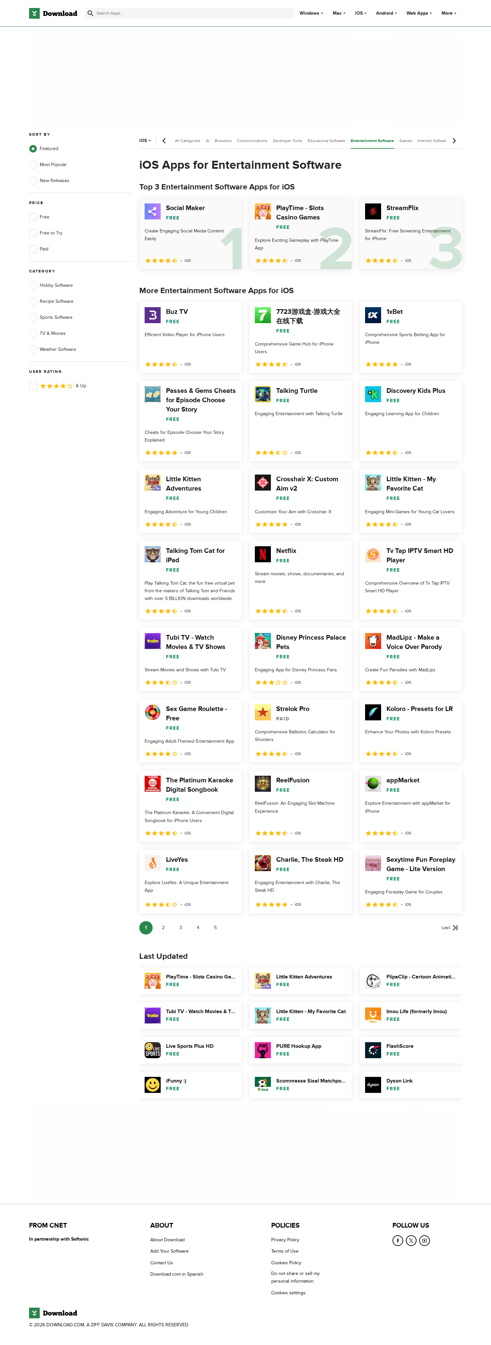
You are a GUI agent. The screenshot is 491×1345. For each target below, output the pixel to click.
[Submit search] (90, 13)
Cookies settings (288, 1293)
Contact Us (161, 1263)
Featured (49, 148)
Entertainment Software (372, 140)
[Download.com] (53, 13)
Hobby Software (56, 285)
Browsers (223, 140)
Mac (337, 13)
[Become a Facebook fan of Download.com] (397, 1240)
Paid (44, 249)
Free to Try (51, 233)
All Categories (187, 140)
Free (44, 217)
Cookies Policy (286, 1263)
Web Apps (417, 13)
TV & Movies (53, 333)
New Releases (54, 180)
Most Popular (53, 164)
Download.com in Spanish (176, 1274)
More (447, 13)
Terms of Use (285, 1251)
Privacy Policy (285, 1240)
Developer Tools (287, 140)
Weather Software (58, 349)
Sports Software (56, 317)
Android (384, 13)
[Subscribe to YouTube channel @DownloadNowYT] (424, 1240)
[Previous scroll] (164, 141)
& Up (81, 386)
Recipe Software (56, 301)
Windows (309, 13)
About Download (167, 1240)
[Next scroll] (454, 141)
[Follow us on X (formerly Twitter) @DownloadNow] (411, 1240)
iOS (359, 13)
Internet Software (433, 140)
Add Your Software (169, 1251)
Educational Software (326, 140)
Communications (252, 140)
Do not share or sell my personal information (295, 1277)
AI (207, 140)
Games (405, 140)
